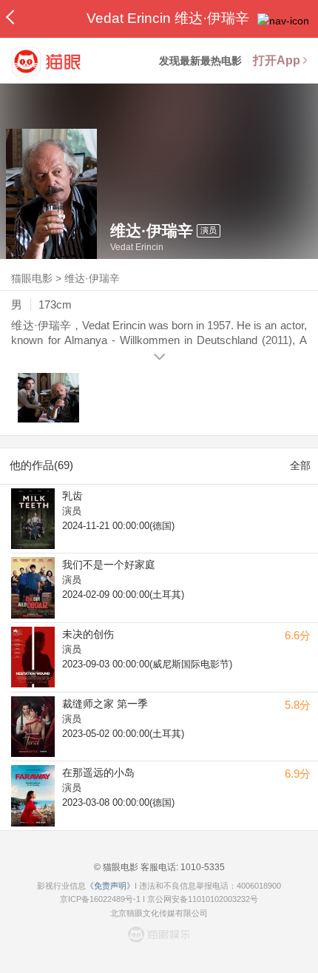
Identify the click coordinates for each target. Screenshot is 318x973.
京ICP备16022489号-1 (100, 899)
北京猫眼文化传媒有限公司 (159, 913)
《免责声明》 (110, 885)
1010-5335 (201, 867)
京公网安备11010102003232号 (202, 899)
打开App (276, 60)
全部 (300, 465)
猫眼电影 (32, 278)
